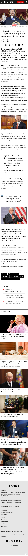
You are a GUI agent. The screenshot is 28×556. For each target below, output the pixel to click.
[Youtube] (14, 541)
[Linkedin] (22, 45)
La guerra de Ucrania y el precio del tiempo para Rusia (13, 390)
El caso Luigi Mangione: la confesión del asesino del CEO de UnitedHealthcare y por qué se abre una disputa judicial (13, 471)
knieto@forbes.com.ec (5, 504)
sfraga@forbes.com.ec (5, 507)
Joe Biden (5, 276)
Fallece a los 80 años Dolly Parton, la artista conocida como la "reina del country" (13, 336)
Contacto (3, 533)
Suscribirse (20, 2)
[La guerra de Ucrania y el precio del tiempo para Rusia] (14, 378)
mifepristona (5, 279)
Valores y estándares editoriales (14, 533)
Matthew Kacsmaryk (17, 276)
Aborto (4, 274)
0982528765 (4, 519)
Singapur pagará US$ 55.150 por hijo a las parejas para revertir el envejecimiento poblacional (14, 364)
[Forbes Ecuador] (8, 2)
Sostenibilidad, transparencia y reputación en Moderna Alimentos (15, 302)
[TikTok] (22, 541)
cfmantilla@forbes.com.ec (16, 500)
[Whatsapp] (6, 45)
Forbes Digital (4, 39)
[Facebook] (12, 45)
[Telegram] (19, 45)
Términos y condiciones (6, 531)
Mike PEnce (15, 279)
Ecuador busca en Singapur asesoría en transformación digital (13, 416)
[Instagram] (12, 541)
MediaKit (20, 531)
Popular (5, 286)
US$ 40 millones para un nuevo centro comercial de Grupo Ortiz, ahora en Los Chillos (14, 290)
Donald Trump (13, 274)
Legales (15, 531)
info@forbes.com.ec (5, 495)
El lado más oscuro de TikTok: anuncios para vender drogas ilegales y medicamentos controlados (14, 442)
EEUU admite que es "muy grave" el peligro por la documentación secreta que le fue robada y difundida (14, 199)
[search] (26, 2)
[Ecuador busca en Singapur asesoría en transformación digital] (14, 404)
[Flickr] (19, 541)
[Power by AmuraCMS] (14, 545)
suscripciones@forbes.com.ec (7, 512)
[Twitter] (9, 45)
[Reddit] (16, 45)
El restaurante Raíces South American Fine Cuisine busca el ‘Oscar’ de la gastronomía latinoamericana (15, 296)
